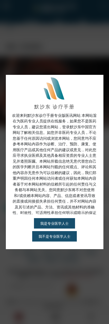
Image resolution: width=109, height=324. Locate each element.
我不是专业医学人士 (54, 236)
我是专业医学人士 (54, 223)
